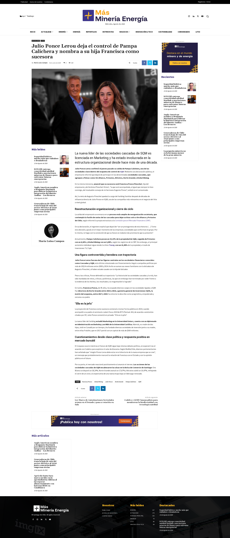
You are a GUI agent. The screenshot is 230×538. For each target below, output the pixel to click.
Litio (42, 41)
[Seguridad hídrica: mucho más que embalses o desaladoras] (64, 159)
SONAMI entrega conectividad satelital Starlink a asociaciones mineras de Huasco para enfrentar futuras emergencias (45, 174)
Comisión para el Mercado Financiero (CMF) (132, 220)
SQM (122, 171)
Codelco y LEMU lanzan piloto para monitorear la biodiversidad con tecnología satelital (141, 402)
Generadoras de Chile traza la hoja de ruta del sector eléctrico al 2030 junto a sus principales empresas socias (45, 208)
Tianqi (111, 245)
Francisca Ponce (87, 382)
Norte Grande (119, 382)
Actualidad (36, 41)
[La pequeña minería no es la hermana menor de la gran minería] (192, 154)
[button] (207, 16)
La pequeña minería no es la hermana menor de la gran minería (175, 153)
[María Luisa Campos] (51, 231)
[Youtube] (202, 16)
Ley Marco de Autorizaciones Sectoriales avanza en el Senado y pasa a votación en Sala (94, 402)
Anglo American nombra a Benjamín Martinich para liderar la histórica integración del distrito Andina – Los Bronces (46, 191)
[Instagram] (189, 16)
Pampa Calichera (131, 382)
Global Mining (98, 382)
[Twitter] (198, 16)
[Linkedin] (193, 16)
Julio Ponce (108, 382)
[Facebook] (144, 62)
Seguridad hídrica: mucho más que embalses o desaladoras (46, 159)
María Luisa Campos (40, 63)
